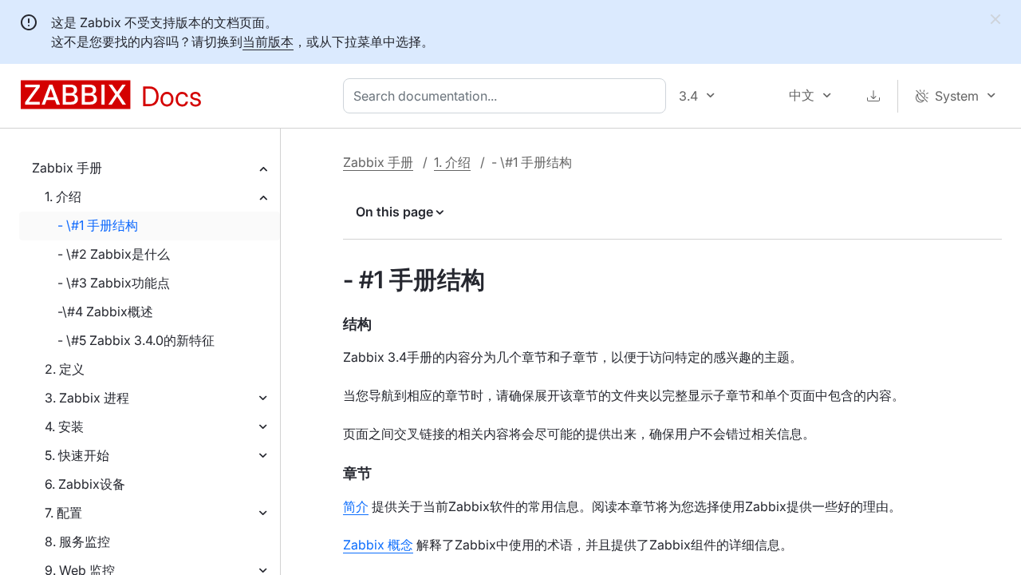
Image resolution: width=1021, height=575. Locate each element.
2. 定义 (65, 369)
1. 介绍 (63, 196)
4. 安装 (64, 426)
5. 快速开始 (77, 455)
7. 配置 (63, 513)
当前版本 (268, 42)
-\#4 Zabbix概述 (105, 311)
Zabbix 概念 (378, 545)
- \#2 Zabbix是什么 (113, 254)
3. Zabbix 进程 (87, 398)
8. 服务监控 (77, 541)
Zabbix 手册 (67, 168)
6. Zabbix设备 (85, 484)
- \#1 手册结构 (97, 225)
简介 (356, 506)
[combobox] (507, 96)
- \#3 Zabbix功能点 (113, 283)
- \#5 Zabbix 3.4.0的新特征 (136, 340)
